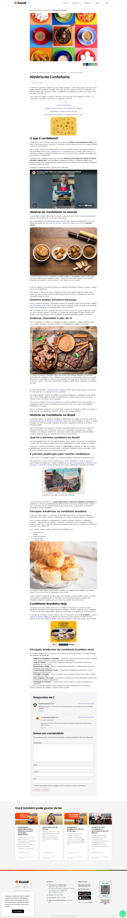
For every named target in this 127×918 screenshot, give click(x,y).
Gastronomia (47, 10)
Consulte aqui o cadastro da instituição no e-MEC (105, 902)
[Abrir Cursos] (68, 3)
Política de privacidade (85, 902)
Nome (35, 765)
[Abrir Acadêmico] (92, 3)
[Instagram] (82, 885)
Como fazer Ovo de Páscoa (50, 828)
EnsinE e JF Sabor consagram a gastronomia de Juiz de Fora (100, 830)
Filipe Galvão (45, 725)
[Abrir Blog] (99, 3)
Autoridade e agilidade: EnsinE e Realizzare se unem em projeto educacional (25, 831)
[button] (84, 64)
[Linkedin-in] (85, 885)
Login (106, 3)
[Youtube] (89, 885)
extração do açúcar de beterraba (51, 402)
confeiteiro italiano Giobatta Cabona (59, 390)
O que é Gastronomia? (63, 105)
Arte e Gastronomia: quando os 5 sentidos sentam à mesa (63, 115)
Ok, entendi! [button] (18, 911)
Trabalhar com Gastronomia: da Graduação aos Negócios (63, 108)
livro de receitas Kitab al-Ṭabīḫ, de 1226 (43, 305)
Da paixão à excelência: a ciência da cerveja (75, 829)
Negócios (64, 72)
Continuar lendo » (24, 852)
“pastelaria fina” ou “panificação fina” (62, 151)
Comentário (38, 743)
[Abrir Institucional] (80, 3)
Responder (41, 711)
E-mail (36, 772)
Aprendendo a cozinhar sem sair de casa (63, 111)
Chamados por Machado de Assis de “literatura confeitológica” (63, 420)
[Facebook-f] (79, 885)
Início (31, 10)
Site (34, 778)
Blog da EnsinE (38, 10)
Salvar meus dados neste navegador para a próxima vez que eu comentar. (60, 785)
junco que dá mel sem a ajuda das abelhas (60, 223)
